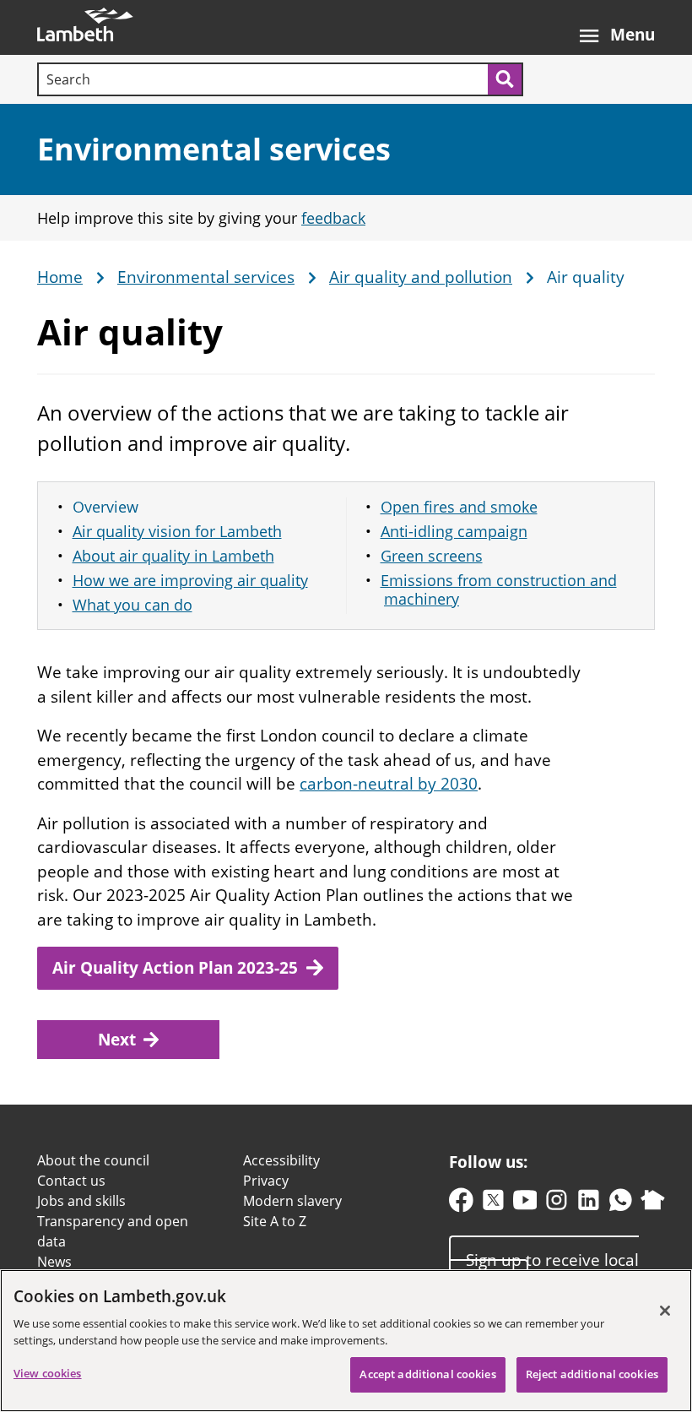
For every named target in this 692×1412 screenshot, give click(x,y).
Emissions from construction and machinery (499, 590)
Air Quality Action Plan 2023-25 (175, 968)
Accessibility (281, 1160)
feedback (333, 218)
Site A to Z (274, 1221)
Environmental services (214, 149)
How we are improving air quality (190, 580)
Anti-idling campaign (454, 531)
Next (117, 1040)
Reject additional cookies (592, 1374)
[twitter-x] (493, 1203)
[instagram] (556, 1203)
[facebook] (461, 1203)
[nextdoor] (653, 1203)
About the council (93, 1160)
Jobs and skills (81, 1201)
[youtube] (525, 1203)
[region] (346, 1340)
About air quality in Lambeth (173, 556)
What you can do (132, 605)
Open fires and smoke (459, 507)
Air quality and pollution (420, 278)
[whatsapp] (620, 1203)
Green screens (432, 556)
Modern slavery (292, 1201)
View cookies (48, 1373)
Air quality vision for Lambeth (177, 531)
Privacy (266, 1180)
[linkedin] (588, 1203)
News (54, 1261)
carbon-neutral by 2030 (389, 784)
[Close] (665, 1310)
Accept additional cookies (427, 1374)
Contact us (71, 1180)
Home (60, 278)
